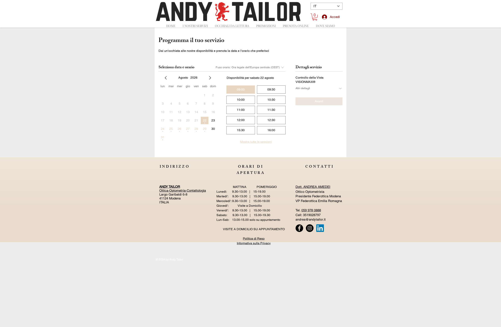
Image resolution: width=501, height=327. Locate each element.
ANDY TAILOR (169, 187)
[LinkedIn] (320, 228)
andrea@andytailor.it (311, 219)
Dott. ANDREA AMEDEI (313, 187)
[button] (315, 17)
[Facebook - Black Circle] (299, 228)
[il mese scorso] (165, 77)
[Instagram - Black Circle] (310, 228)
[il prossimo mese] (210, 77)
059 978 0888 (311, 210)
